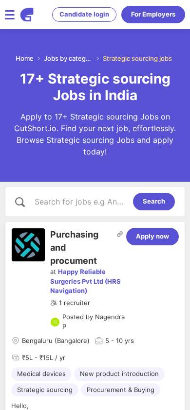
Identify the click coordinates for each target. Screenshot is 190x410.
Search (154, 201)
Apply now (152, 236)
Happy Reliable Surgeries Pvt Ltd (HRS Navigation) (85, 281)
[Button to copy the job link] (120, 234)
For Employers (153, 14)
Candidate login (84, 14)
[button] (70, 303)
